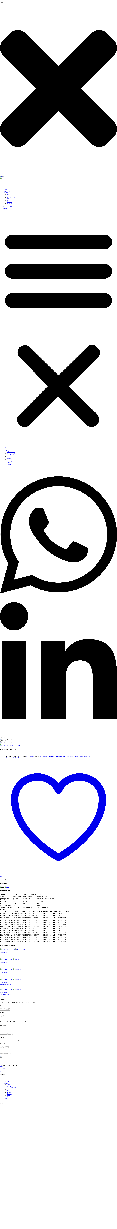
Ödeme (8, 1074)
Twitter (8, 758)
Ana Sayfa (6, 189)
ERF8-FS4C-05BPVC (5, 984)
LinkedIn (12, 758)
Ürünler (5, 192)
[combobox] (8, 2)
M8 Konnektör (11, 194)
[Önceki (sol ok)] (0, 1103)
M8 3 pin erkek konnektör (47, 756)
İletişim (5, 208)
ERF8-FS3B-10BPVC (5, 964)
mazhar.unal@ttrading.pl (6, 1034)
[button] (58, 327)
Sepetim (3, 1074)
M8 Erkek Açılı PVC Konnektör (90, 756)
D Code (9, 199)
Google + (17, 758)
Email (22, 758)
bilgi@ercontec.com (5, 1016)
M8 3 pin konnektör (60, 756)
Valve (8, 205)
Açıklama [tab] (6, 879)
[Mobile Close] (1, 1077)
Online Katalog (7, 206)
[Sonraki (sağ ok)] (2, 1103)
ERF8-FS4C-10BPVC (5, 994)
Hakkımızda (6, 191)
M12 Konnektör (11, 195)
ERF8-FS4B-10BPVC (5, 974)
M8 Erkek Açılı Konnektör (73, 756)
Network (9, 202)
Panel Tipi (9, 203)
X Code (9, 200)
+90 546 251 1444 (5, 1008)
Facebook (2, 758)
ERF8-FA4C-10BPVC (5, 954)
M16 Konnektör (11, 197)
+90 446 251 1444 (5, 1010)
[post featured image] (13, 949)
